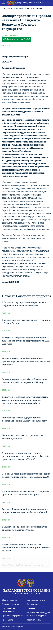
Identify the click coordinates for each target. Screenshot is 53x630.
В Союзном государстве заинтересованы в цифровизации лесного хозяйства (24, 304)
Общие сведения (9, 600)
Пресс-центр (7, 8)
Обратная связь (33, 620)
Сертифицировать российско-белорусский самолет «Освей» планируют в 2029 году (24, 380)
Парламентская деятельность (9, 610)
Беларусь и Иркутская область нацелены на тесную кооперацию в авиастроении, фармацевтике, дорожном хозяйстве (25, 399)
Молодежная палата (35, 600)
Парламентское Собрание (26, 591)
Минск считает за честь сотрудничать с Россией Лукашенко (22, 437)
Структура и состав (10, 604)
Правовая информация (12, 615)
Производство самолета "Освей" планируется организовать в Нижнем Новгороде (26, 493)
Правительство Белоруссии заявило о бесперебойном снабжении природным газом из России (26, 547)
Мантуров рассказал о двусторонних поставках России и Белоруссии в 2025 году (24, 419)
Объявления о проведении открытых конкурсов (38, 614)
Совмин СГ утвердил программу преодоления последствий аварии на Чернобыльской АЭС (26, 475)
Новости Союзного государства (29, 8)
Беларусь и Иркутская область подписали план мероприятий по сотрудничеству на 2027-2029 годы (26, 340)
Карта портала (32, 604)
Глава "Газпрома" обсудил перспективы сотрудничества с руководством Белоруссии (25, 566)
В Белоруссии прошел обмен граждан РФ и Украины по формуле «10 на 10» (24, 528)
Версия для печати (11, 36)
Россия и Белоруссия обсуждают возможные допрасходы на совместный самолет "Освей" (25, 510)
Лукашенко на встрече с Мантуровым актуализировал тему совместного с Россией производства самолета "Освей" (25, 456)
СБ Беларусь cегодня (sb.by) (16, 39)
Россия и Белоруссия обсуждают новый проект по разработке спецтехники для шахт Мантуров (26, 361)
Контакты (31, 608)
